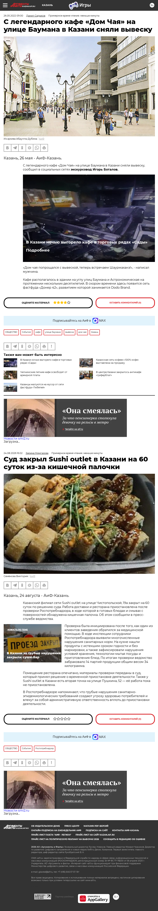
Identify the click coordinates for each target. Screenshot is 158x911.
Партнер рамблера (64, 896)
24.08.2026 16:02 (13, 453)
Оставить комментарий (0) (125, 302)
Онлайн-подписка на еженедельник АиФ (56, 830)
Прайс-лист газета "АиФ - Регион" (51, 835)
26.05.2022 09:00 (13, 15)
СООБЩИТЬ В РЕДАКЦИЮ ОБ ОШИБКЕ (124, 839)
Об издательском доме (45, 826)
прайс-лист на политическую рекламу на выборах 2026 (65, 839)
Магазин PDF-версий (96, 826)
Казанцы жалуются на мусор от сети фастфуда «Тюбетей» (42, 386)
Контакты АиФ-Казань (125, 830)
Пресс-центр (71, 826)
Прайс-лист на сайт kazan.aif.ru (95, 835)
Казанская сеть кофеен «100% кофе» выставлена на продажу (117, 361)
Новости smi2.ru (16, 438)
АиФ (41, 138)
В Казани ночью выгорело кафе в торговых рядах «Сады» (86, 242)
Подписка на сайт (97, 830)
